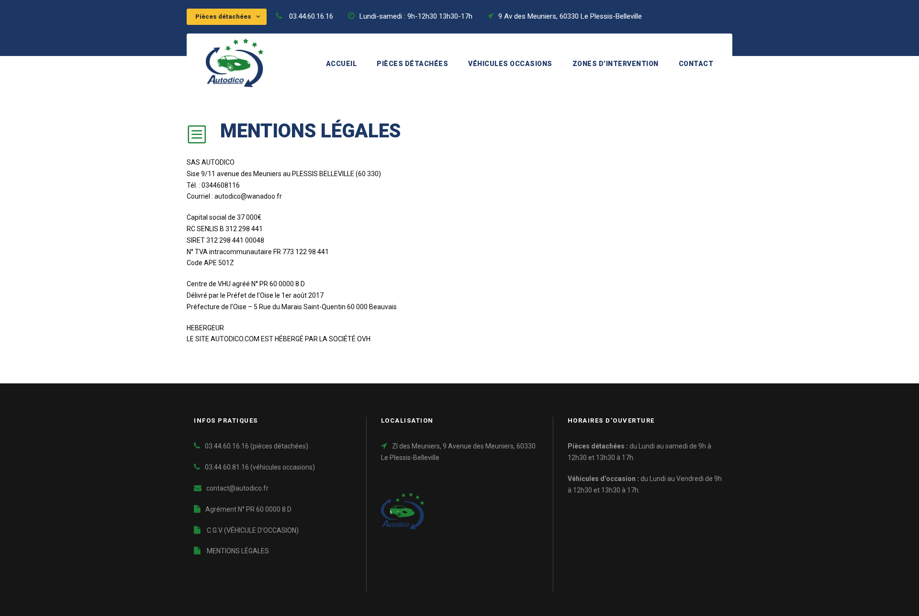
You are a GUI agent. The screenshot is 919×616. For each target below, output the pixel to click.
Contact (696, 63)
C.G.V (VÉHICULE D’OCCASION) (252, 530)
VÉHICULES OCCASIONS (510, 63)
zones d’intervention (615, 63)
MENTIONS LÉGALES (237, 551)
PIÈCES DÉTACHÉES (412, 63)
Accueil (341, 63)
